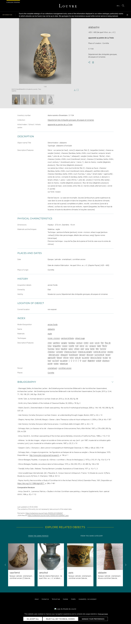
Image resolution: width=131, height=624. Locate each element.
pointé (50, 363)
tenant (108, 355)
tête (97, 349)
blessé (59, 358)
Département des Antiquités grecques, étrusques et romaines (71, 120)
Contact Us (45, 599)
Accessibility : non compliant (87, 599)
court (84, 361)
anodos (110, 352)
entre (72, 358)
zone (91, 343)
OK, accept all (33, 619)
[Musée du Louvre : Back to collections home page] (68, 5)
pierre (82, 346)
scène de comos (99, 352)
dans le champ (95, 358)
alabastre (51, 329)
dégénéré (91, 361)
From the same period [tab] (38, 536)
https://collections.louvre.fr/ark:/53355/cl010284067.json (48, 515)
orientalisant (52, 368)
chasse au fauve (70, 352)
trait (76, 346)
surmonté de (99, 355)
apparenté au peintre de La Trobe (101, 38)
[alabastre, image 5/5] (50, 100)
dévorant (90, 355)
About (37, 599)
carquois (92, 346)
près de (78, 358)
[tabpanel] (65, 565)
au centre (85, 358)
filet (102, 343)
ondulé (98, 361)
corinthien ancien (64, 368)
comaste (59, 352)
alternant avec (54, 355)
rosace (64, 346)
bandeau (71, 343)
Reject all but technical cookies (60, 619)
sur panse (63, 361)
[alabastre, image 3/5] (33, 100)
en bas (105, 358)
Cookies (65, 599)
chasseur (51, 352)
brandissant (73, 355)
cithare (76, 349)
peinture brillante (67, 338)
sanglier (64, 343)
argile (50, 334)
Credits (73, 599)
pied (82, 349)
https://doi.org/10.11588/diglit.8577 (31, 483)
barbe (92, 349)
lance (58, 349)
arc (86, 346)
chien (50, 343)
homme (103, 349)
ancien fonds (53, 324)
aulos (71, 349)
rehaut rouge (80, 338)
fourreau (51, 349)
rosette (71, 346)
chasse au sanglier (85, 352)
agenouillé (51, 358)
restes (56, 363)
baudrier (64, 349)
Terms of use (56, 599)
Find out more (103, 614)
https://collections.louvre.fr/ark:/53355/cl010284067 (44, 513)
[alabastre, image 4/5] (42, 100)
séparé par (64, 363)
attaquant (64, 355)
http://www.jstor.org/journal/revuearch (44, 455)
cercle (97, 343)
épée (99, 346)
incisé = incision (54, 338)
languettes (57, 346)
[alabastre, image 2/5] (24, 100)
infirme (65, 358)
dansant (82, 355)
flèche (104, 346)
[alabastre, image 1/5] (16, 100)
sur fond (55, 361)
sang (87, 349)
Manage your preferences (93, 619)
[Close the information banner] (127, 15)
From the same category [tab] (92, 536)
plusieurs (105, 361)
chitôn (86, 343)
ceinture (79, 343)
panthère (56, 343)
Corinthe (51, 373)
